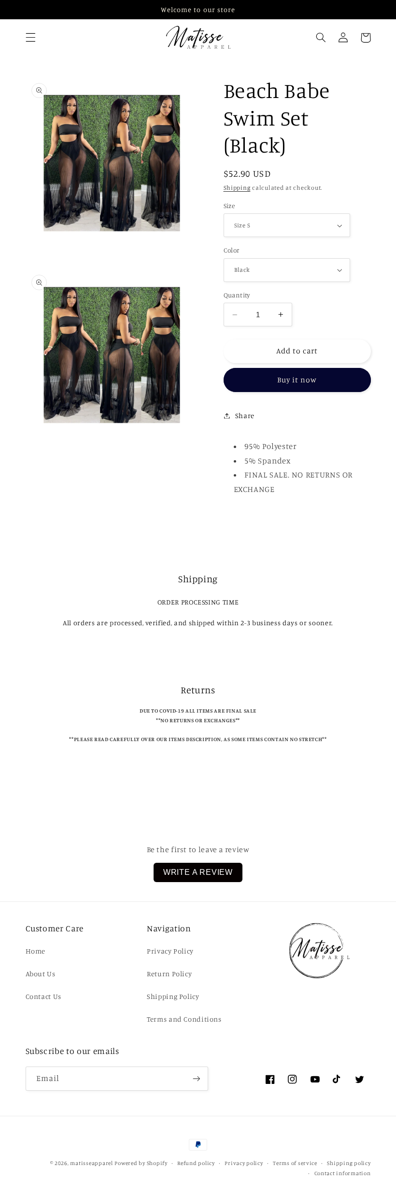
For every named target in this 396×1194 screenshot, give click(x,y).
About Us (41, 973)
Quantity (237, 295)
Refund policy (196, 1163)
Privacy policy (244, 1163)
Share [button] (245, 415)
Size (229, 206)
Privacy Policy (170, 951)
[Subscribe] (196, 1078)
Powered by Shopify (140, 1163)
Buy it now (297, 379)
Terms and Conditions (184, 1019)
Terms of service (295, 1163)
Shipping (237, 187)
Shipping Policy (173, 996)
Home (36, 951)
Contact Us (43, 996)
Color (232, 250)
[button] (30, 38)
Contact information (342, 1173)
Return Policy (169, 973)
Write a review (198, 872)
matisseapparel (91, 1163)
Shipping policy (348, 1163)
